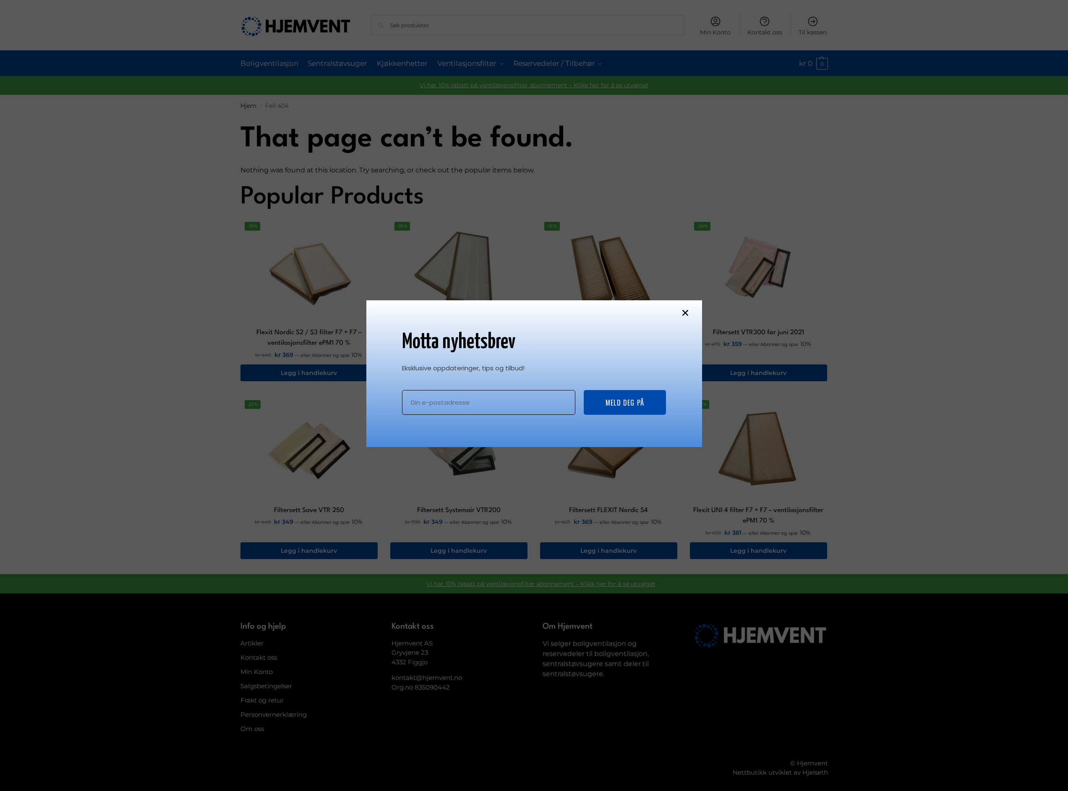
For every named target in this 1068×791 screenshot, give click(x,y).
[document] (534, 395)
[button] (685, 313)
